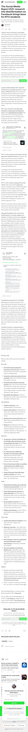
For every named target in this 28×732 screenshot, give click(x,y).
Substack (7, 729)
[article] (14, 667)
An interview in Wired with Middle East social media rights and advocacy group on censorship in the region (15, 441)
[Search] (25, 659)
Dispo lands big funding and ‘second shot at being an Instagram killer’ (15, 486)
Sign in (25, 2)
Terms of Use (21, 622)
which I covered (20, 96)
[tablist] (7, 641)
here (25, 195)
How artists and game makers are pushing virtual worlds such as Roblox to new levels (15, 466)
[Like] (2, 29)
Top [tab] (3, 659)
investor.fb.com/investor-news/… (10, 262)
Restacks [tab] (11, 641)
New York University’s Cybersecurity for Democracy (12, 110)
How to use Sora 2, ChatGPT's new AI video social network (10, 664)
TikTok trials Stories (9, 405)
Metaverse (6, 425)
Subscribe (19, 2)
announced (20, 233)
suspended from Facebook (15, 113)
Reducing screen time (10, 527)
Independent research (7, 225)
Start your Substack (10, 725)
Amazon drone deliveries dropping (13, 521)
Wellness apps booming (10, 510)
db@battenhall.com (20, 600)
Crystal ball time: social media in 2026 (10, 676)
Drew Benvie (7, 24)
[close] (24, 684)
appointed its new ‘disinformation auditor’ (12, 231)
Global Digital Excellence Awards (13, 578)
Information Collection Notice (15, 623)
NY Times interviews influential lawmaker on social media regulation (14, 453)
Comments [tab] (4, 641)
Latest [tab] (6, 659)
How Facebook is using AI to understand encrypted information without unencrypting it (15, 541)
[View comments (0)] (6, 29)
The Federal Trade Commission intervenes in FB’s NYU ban (12, 369)
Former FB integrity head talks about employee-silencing (14, 473)
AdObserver (19, 185)
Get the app (21, 725)
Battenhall (18, 593)
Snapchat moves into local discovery (13, 418)
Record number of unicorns (11, 502)
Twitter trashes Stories (10, 410)
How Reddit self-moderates (11, 395)
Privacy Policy (16, 714)
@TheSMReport (11, 598)
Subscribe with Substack (15, 708)
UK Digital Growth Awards (11, 580)
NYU (5, 67)
